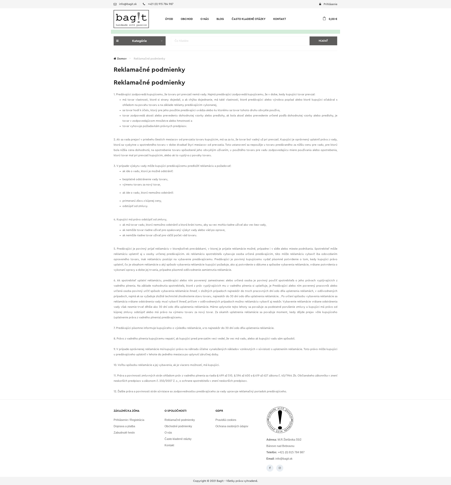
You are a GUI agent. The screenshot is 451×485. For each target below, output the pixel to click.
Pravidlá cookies (225, 419)
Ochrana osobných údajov (231, 426)
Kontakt (279, 19)
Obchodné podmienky (178, 426)
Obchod (187, 19)
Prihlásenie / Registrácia (129, 419)
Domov (122, 58)
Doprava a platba (124, 426)
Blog (220, 19)
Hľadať (323, 41)
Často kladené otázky (248, 19)
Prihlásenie (330, 4)
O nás (204, 19)
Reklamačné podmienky (149, 58)
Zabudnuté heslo (124, 432)
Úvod (169, 19)
